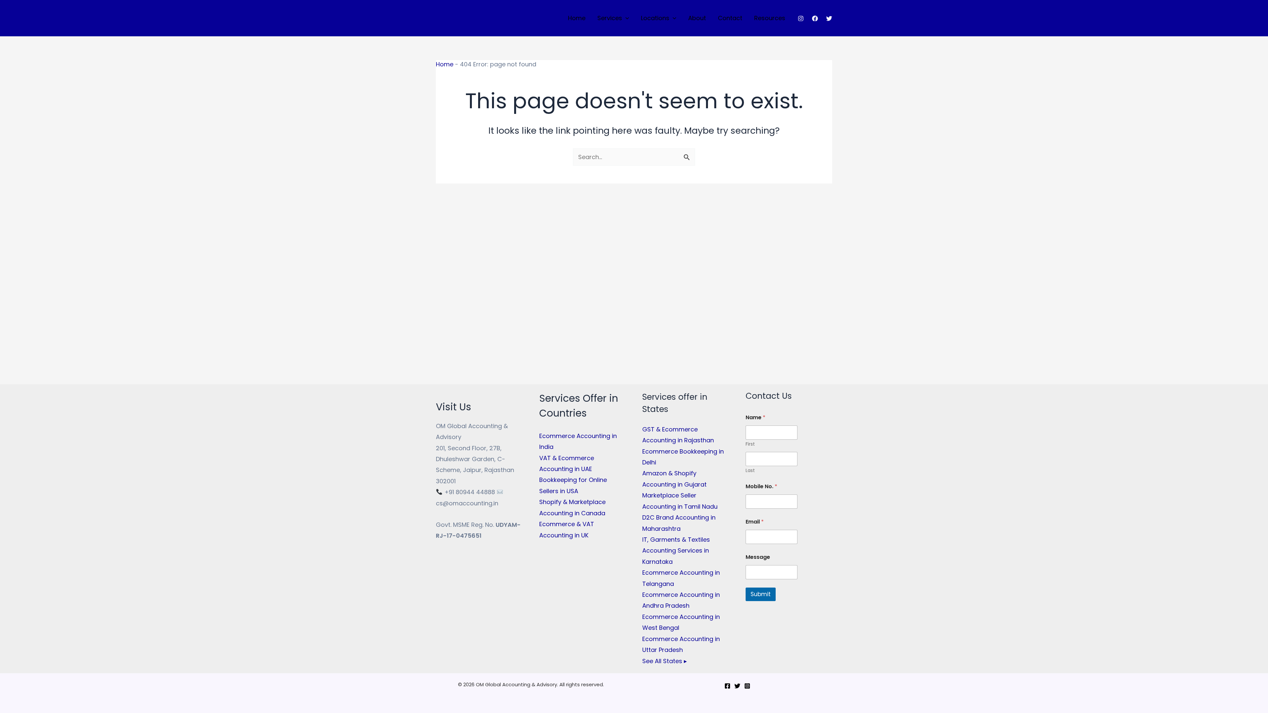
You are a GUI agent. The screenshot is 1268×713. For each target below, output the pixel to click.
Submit (761, 594)
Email (755, 522)
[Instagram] (801, 18)
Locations (655, 18)
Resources (769, 18)
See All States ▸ (664, 661)
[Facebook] (815, 18)
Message (758, 557)
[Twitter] (829, 18)
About (697, 18)
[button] (625, 18)
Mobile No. (761, 486)
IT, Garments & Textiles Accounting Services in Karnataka (676, 550)
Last (750, 470)
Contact (730, 18)
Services (609, 18)
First (750, 444)
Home (576, 18)
